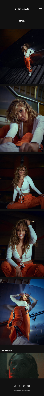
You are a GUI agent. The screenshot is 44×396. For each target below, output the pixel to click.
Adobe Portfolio (25, 391)
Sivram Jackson (22, 8)
